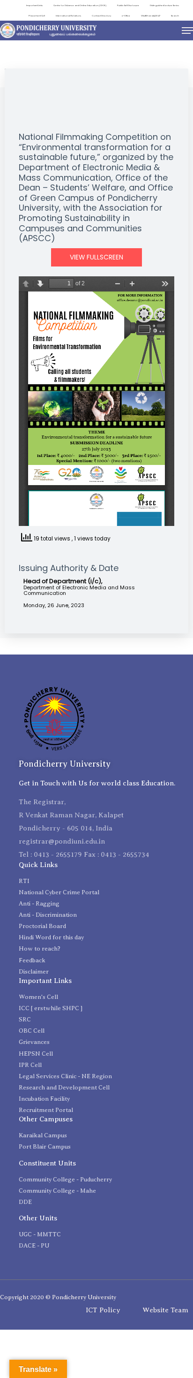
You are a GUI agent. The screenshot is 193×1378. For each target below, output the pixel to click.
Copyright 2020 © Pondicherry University (58, 1297)
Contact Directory (101, 16)
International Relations (68, 16)
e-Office (126, 16)
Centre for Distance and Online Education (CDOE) (79, 5)
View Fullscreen (96, 257)
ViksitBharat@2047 (150, 16)
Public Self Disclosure (128, 5)
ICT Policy (103, 1310)
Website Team (165, 1310)
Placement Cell (37, 16)
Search (175, 16)
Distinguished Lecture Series (164, 5)
